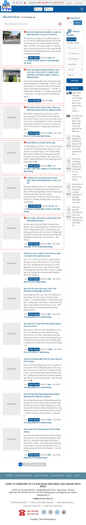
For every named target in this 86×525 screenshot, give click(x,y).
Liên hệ (77, 475)
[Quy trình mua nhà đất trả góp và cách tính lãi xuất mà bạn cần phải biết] (69, 116)
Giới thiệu (9, 475)
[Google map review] (50, 512)
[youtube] (25, 3)
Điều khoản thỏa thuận (24, 475)
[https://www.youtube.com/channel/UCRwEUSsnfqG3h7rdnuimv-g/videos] (63, 512)
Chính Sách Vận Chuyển (53, 506)
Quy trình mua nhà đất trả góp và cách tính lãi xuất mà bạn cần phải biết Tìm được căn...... (77, 123)
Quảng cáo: (38, 3)
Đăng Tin (50, 9)
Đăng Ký (69, 3)
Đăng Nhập (79, 3)
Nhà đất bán (71, 39)
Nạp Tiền (39, 9)
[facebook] (13, 3)
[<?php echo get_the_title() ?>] (11, 37)
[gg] (17, 3)
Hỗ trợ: (56, 3)
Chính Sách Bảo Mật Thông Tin (41, 502)
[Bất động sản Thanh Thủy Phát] (6, 5)
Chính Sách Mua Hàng (65, 502)
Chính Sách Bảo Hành (19, 502)
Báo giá (69, 475)
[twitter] (21, 3)
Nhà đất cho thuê (73, 43)
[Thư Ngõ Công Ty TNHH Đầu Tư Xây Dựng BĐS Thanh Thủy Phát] (69, 93)
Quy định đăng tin (57, 475)
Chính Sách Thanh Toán (32, 506)
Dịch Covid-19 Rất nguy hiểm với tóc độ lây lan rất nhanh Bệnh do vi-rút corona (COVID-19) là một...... (76, 169)
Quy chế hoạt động (41, 475)
